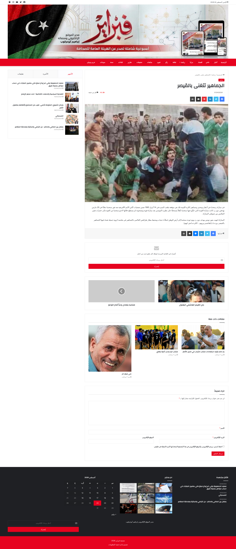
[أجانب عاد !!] (146, 488)
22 (112, 503)
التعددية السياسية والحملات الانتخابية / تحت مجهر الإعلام (42, 94)
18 (90, 498)
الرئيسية (224, 62)
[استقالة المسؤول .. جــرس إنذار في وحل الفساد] (163, 488)
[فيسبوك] (222, 99)
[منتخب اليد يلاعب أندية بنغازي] (156, 337)
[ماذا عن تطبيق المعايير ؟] (128, 488)
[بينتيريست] (204, 99)
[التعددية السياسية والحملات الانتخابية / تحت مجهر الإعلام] (72, 97)
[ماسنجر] (195, 233)
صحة (111, 62)
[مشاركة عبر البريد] (198, 99)
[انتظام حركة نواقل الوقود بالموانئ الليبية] (163, 508)
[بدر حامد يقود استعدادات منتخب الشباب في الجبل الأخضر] (203, 337)
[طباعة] (192, 99)
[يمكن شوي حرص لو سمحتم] (128, 498)
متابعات (149, 62)
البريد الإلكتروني (218, 437)
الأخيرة (45, 74)
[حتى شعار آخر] (109, 348)
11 (90, 493)
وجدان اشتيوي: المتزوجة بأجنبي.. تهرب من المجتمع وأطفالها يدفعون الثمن (38, 106)
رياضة (183, 62)
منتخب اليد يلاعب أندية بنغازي (167, 351)
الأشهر (70, 74)
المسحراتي (59, 116)
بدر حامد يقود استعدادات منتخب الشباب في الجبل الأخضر (203, 351)
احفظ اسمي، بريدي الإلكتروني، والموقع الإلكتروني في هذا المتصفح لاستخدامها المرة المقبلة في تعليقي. (188, 447)
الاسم (221, 428)
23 (105, 503)
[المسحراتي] (72, 119)
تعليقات (20, 74)
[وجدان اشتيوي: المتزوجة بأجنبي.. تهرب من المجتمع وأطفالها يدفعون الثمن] (72, 108)
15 (112, 498)
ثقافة (174, 62)
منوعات (102, 62)
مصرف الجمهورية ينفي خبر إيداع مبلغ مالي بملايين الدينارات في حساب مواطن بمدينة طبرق (37, 84)
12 (82, 493)
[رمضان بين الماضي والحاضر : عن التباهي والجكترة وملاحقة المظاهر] (72, 130)
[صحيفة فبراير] (118, 32)
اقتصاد (200, 62)
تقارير (130, 62)
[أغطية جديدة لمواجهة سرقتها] (146, 498)
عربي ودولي (91, 62)
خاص (207, 62)
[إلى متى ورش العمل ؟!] (163, 498)
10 (97, 493)
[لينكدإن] (210, 99)
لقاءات (120, 62)
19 (82, 498)
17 (97, 498)
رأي (166, 62)
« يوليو (114, 514)
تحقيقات (139, 62)
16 (105, 498)
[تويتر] (216, 99)
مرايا (191, 62)
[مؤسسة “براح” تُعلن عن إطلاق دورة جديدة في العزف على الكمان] (128, 508)
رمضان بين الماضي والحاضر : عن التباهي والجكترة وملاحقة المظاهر (39, 127)
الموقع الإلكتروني (148, 437)
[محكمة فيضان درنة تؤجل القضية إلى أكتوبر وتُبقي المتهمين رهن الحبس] (146, 508)
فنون (158, 62)
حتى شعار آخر (126, 374)
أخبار (215, 62)
